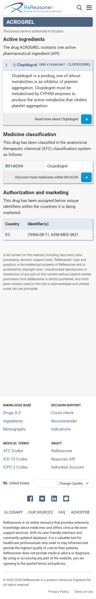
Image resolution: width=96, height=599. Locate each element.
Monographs (14, 429)
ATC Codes (13, 450)
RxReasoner (61, 450)
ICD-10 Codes (15, 459)
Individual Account (67, 467)
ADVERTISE (80, 512)
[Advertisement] (48, 343)
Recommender (64, 421)
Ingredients (13, 421)
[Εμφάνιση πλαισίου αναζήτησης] (79, 7)
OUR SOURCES (40, 512)
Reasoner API (63, 459)
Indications (61, 429)
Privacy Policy (59, 592)
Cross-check (62, 412)
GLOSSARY (13, 512)
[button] (31, 498)
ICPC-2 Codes (15, 467)
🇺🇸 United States (16, 483)
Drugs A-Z (12, 412)
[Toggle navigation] (89, 7)
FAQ (61, 512)
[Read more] (86, 119)
